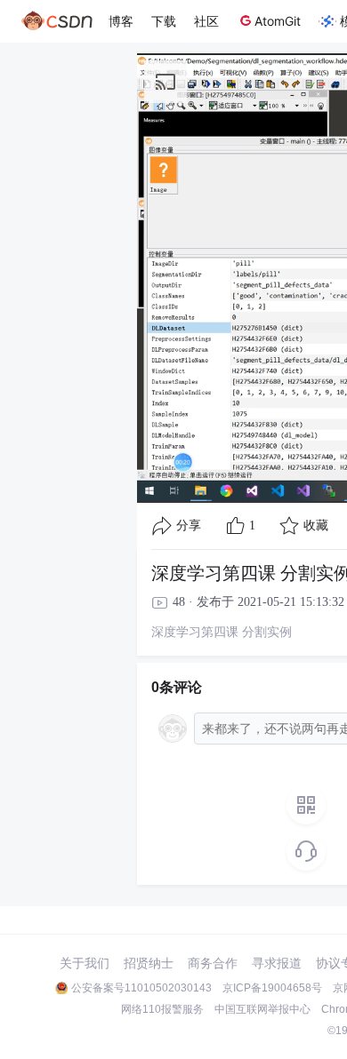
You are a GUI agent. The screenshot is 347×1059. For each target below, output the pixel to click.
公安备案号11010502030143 (141, 988)
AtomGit (277, 20)
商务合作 (213, 963)
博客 (121, 20)
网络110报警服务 (162, 1009)
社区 (206, 20)
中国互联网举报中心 (262, 1009)
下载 (163, 20)
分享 (188, 525)
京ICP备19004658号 (272, 988)
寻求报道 (277, 963)
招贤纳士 (149, 963)
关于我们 (84, 963)
